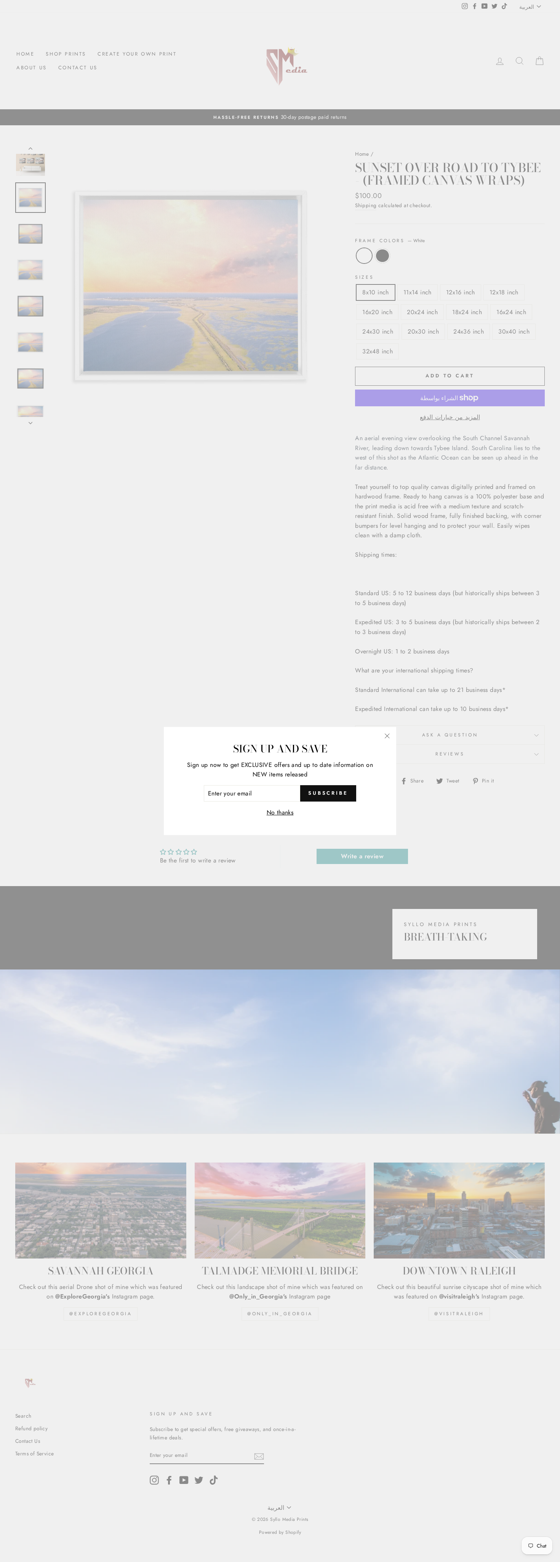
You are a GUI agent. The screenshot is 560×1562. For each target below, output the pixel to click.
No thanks (280, 812)
